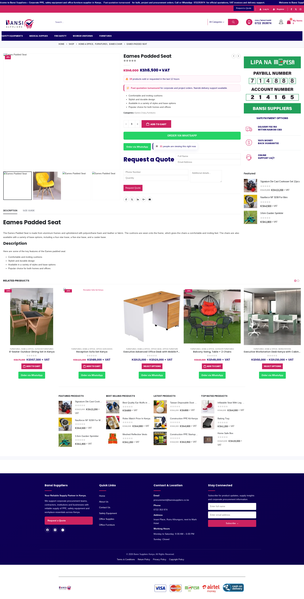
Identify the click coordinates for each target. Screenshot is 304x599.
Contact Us (104, 507)
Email (149, 199)
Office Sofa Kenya (44, 349)
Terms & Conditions (126, 559)
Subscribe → (232, 523)
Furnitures (105, 36)
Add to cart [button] (33, 366)
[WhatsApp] (63, 530)
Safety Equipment (108, 513)
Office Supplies (106, 519)
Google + (143, 199)
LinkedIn (137, 199)
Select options (92, 366)
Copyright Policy (176, 559)
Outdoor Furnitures (164, 349)
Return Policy (144, 559)
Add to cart (158, 124)
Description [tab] (10, 210)
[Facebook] (291, 9)
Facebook (126, 199)
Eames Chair (140, 113)
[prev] (233, 56)
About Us (103, 501)
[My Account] (281, 22)
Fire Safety (60, 36)
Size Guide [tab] (29, 210)
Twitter (131, 199)
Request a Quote (57, 520)
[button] (4, 111)
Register (280, 9)
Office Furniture (110, 349)
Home (102, 496)
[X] (296, 9)
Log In (266, 9)
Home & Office (28, 349)
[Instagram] (300, 9)
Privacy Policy (159, 559)
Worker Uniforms (83, 36)
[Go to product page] (250, 185)
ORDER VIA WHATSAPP (182, 135)
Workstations (224, 349)
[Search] (233, 22)
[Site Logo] (21, 24)
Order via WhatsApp (137, 147)
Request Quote (133, 188)
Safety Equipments (12, 36)
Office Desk (96, 349)
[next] (238, 56)
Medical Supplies (38, 36)
